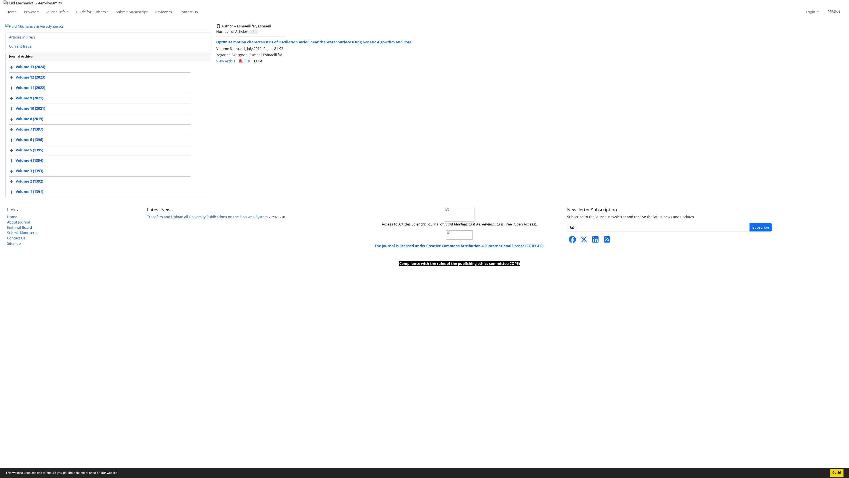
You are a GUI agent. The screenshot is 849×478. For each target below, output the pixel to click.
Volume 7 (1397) (29, 129)
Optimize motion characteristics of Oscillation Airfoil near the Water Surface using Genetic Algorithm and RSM (313, 42)
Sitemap (14, 243)
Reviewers (163, 12)
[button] (119, 473)
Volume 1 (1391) (29, 191)
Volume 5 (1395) (29, 150)
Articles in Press (22, 37)
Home (11, 12)
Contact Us (189, 12)
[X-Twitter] (584, 240)
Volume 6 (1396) (29, 139)
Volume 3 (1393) (29, 171)
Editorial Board (19, 227)
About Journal (18, 222)
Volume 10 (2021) (30, 108)
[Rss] (607, 240)
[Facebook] (572, 240)
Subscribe (760, 227)
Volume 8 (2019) (29, 119)
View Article (225, 61)
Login (811, 12)
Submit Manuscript (132, 12)
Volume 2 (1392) (29, 181)
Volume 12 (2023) (30, 77)
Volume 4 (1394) (29, 160)
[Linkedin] (595, 240)
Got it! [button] (836, 472)
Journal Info (56, 12)
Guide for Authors (91, 12)
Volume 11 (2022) (30, 87)
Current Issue (20, 46)
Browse (30, 12)
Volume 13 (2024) (30, 67)
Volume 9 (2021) (29, 98)
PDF (252, 61)
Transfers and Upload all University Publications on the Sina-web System (207, 216)
